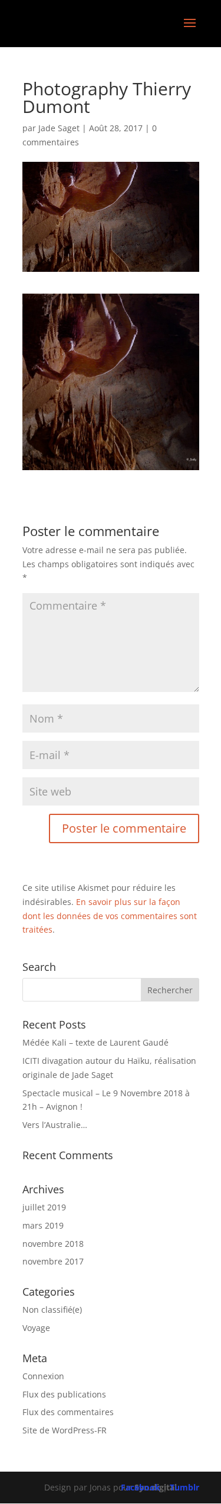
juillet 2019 (44, 1207)
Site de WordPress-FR (64, 1430)
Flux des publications (64, 1394)
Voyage (36, 1327)
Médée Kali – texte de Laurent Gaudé (95, 1042)
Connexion (43, 1376)
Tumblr (184, 1487)
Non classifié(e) (52, 1309)
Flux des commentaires (68, 1412)
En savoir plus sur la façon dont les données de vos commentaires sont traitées (109, 916)
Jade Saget (59, 128)
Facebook (140, 1487)
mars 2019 (43, 1225)
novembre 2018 (53, 1243)
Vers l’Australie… (54, 1124)
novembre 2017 (53, 1261)
